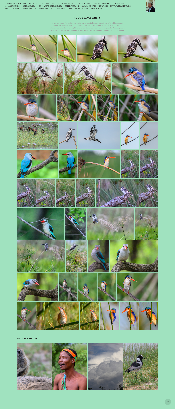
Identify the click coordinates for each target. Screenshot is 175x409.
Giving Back (61, 8)
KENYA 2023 (103, 6)
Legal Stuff (74, 8)
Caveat (85, 8)
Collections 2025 (12, 6)
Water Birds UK (29, 8)
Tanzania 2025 (118, 3)
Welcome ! (50, 3)
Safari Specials (89, 6)
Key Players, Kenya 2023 (120, 6)
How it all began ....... (67, 3)
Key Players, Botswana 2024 (50, 6)
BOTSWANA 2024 (29, 6)
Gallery (40, 3)
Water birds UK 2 (46, 8)
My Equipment (85, 3)
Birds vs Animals (101, 3)
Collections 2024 (72, 6)
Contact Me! (96, 8)
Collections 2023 (12, 8)
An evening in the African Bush (19, 3)
